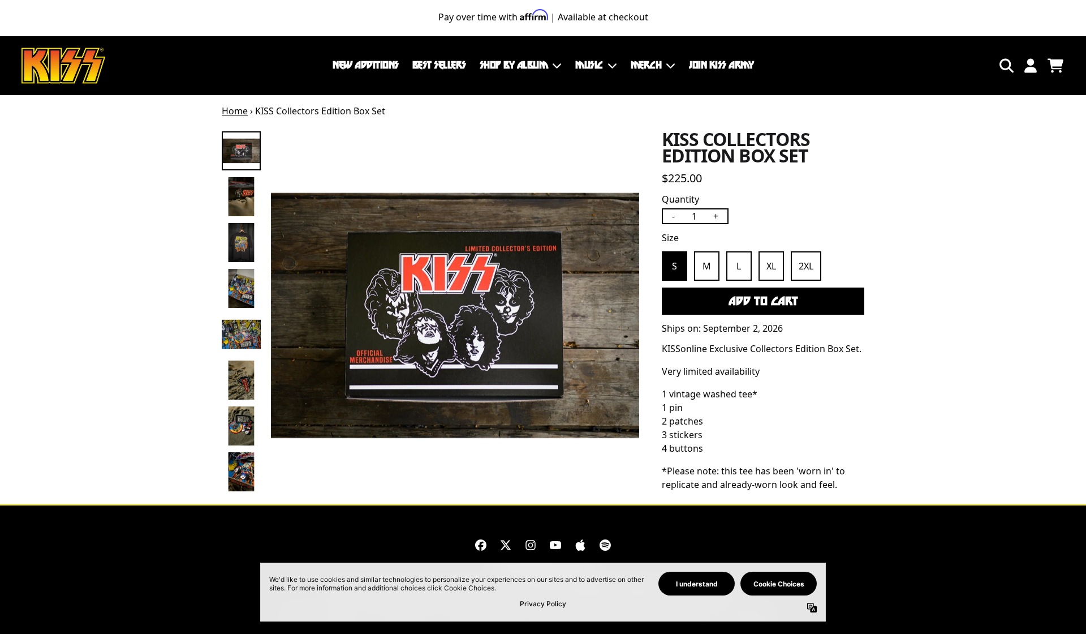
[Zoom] (455, 315)
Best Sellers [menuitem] (439, 65)
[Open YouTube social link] (555, 545)
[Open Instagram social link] (530, 545)
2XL (806, 266)
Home (235, 111)
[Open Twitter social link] (505, 545)
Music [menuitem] (589, 65)
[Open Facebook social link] (480, 545)
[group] (241, 150)
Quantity (680, 199)
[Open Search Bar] (1006, 66)
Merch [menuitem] (646, 65)
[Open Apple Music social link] (580, 545)
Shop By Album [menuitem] (514, 65)
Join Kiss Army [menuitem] (721, 65)
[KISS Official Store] (63, 65)
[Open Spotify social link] (605, 545)
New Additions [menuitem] (366, 65)
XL (771, 266)
